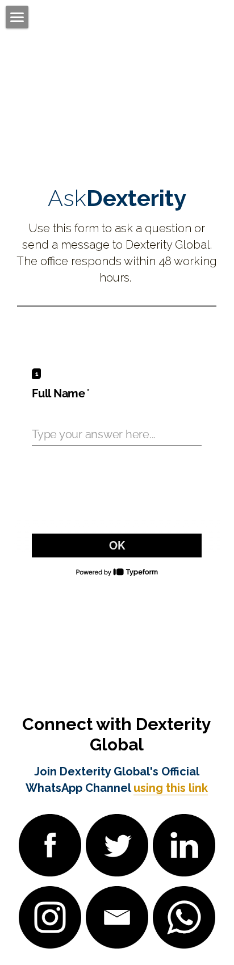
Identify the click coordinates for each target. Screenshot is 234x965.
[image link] (50, 844)
